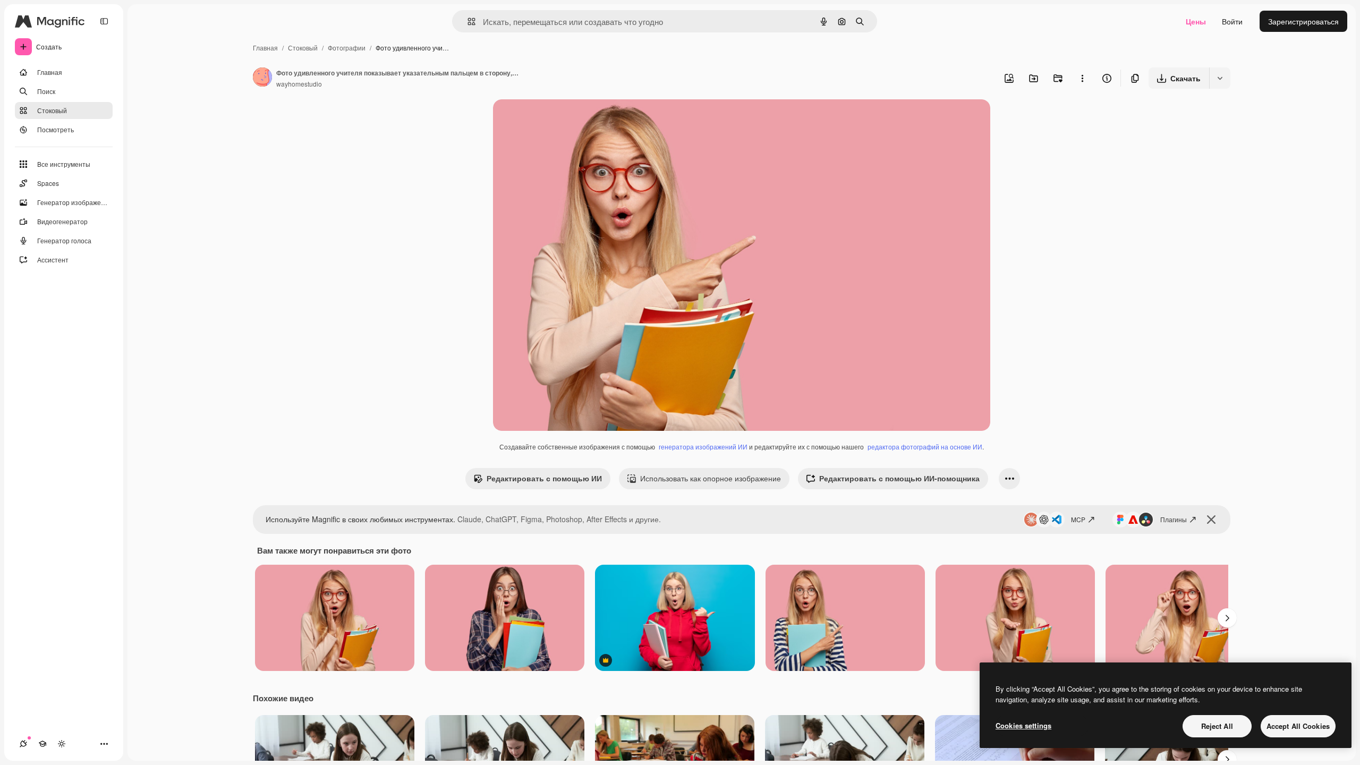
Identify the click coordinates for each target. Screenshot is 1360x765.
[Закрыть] (1211, 519)
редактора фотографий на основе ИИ (925, 446)
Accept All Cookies (1298, 726)
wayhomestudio (299, 83)
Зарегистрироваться (1303, 21)
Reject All (1217, 726)
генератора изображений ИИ (703, 446)
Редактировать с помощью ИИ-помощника (899, 478)
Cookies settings (1023, 725)
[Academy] (42, 743)
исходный (564, 119)
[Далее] (1227, 618)
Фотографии (347, 47)
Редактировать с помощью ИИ (544, 478)
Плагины (1173, 519)
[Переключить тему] (61, 743)
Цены (1196, 21)
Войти (1232, 21)
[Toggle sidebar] (104, 21)
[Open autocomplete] (467, 22)
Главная (265, 47)
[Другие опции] (1082, 78)
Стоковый (303, 47)
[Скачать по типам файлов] (1219, 78)
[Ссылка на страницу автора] (262, 78)
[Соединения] (23, 743)
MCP (1078, 519)
